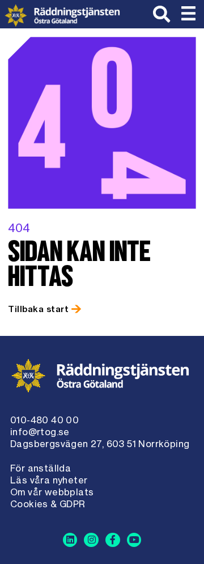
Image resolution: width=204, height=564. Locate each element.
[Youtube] (134, 540)
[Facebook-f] (112, 540)
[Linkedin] (70, 540)
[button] (188, 14)
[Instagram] (91, 540)
